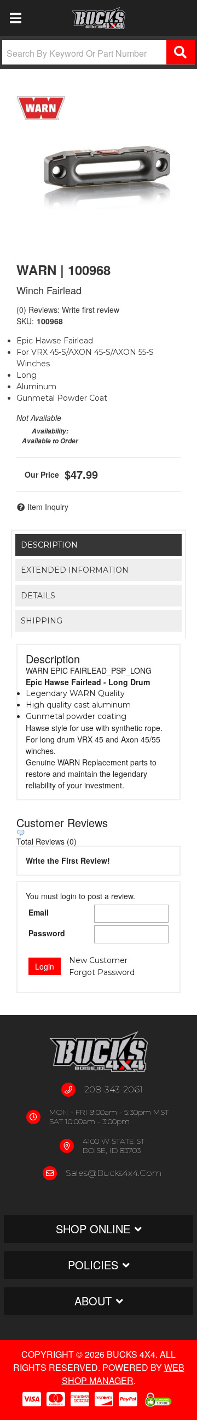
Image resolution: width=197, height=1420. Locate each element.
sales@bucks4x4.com (113, 1173)
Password (46, 933)
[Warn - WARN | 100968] (41, 108)
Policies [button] (93, 1265)
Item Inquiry (47, 506)
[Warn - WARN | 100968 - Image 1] (98, 169)
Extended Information (75, 570)
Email (38, 912)
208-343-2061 (113, 1089)
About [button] (93, 1301)
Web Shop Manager (123, 1374)
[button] (98, 52)
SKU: (25, 321)
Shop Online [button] (93, 1229)
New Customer (98, 960)
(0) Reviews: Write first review (67, 309)
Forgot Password (102, 972)
